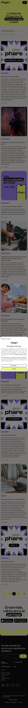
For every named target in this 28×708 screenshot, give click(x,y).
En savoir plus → (14, 365)
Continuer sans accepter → (6, 338)
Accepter (14, 368)
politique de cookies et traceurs (21, 354)
